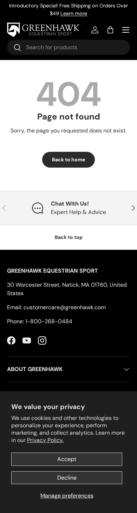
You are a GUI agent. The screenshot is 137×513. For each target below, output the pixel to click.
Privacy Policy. (45, 440)
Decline (67, 477)
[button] (110, 30)
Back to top (69, 237)
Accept (66, 459)
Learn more (73, 13)
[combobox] (68, 47)
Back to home (68, 159)
